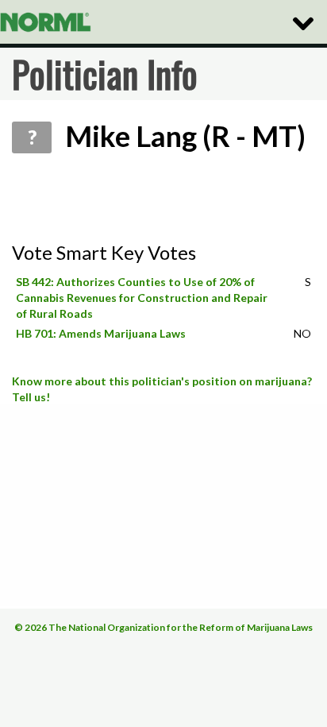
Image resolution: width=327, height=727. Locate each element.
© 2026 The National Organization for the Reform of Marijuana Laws (163, 627)
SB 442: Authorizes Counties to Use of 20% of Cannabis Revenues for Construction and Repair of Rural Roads (141, 297)
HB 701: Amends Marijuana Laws (101, 333)
